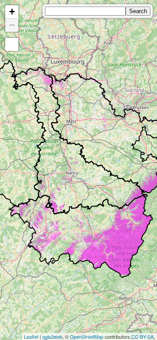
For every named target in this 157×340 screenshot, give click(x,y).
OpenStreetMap (86, 336)
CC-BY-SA (142, 336)
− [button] (12, 25)
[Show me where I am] (11, 44)
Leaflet (31, 336)
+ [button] (12, 11)
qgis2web (52, 336)
